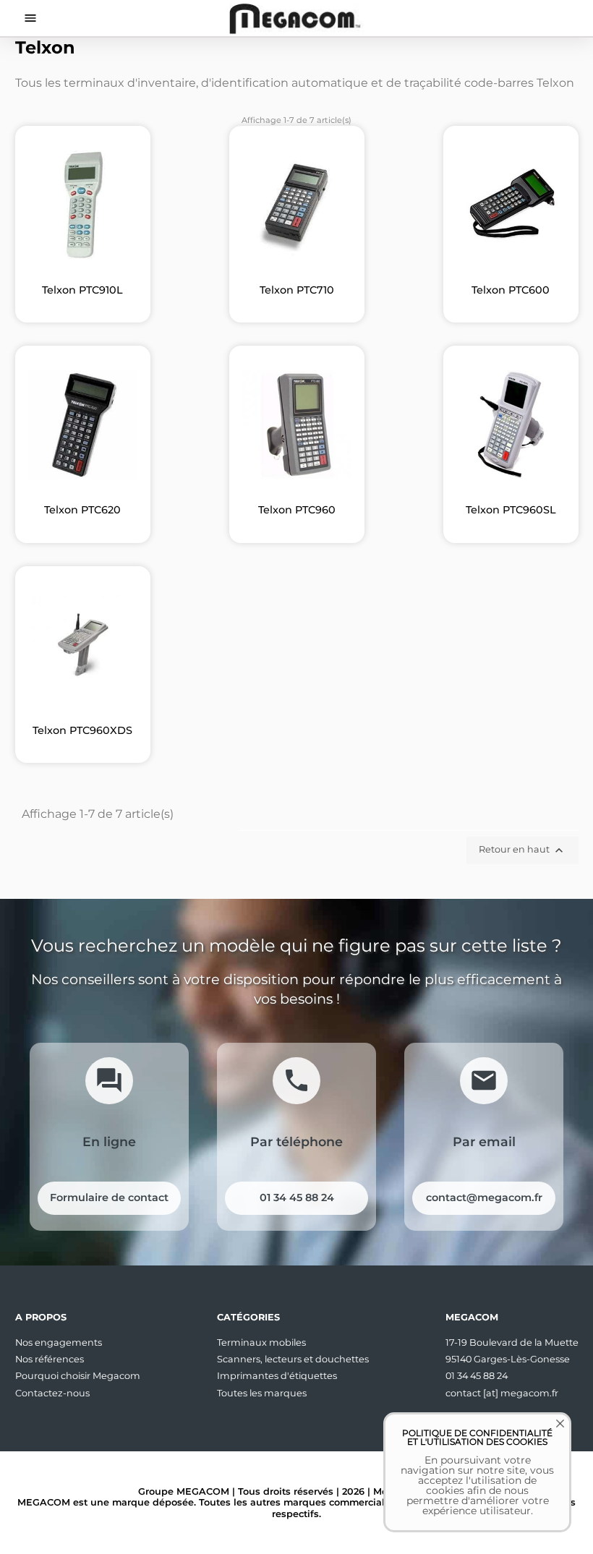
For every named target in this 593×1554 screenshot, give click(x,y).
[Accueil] (296, 18)
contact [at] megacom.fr (501, 1393)
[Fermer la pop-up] (549, 1433)
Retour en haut (522, 850)
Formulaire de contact (109, 1197)
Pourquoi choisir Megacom (77, 1375)
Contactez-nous (52, 1393)
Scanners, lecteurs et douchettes (293, 1359)
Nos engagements (58, 1342)
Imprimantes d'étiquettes (277, 1375)
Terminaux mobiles (261, 1342)
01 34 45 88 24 (297, 1197)
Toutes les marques (262, 1393)
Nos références (49, 1359)
